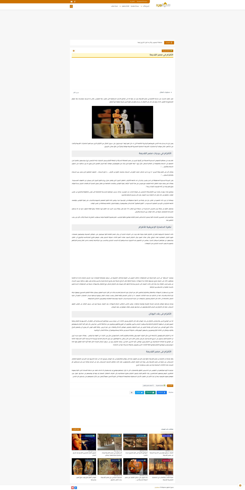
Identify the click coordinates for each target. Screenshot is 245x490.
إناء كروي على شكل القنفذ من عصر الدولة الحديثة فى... (136, 479)
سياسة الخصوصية (142, 1)
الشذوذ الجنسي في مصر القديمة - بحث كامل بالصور (111, 479)
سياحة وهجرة (135, 6)
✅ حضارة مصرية (167, 51)
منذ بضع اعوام (168, 451)
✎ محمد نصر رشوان (148, 385)
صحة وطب (114, 6)
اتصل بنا (132, 1)
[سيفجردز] (163, 4)
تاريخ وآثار (146, 6)
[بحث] (71, 6)
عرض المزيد (76, 429)
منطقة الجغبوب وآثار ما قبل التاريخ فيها (150, 42)
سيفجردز (157, 487)
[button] (162, 392)
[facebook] (75, 1)
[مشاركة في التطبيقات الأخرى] (131, 392)
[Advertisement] (122, 24)
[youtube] (71, 1)
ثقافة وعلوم (125, 6)
